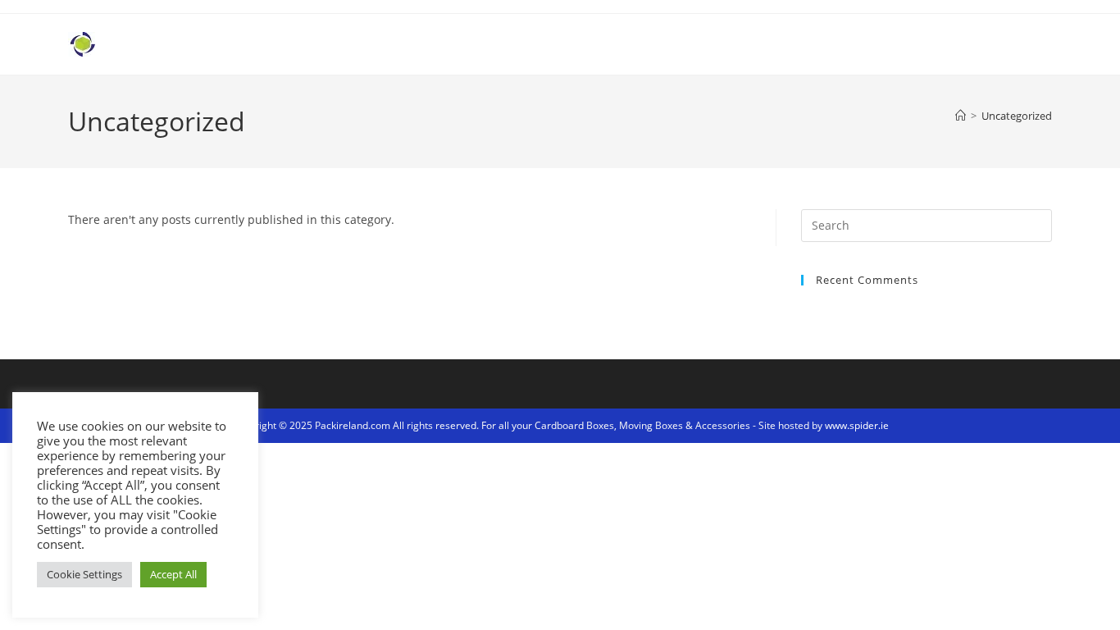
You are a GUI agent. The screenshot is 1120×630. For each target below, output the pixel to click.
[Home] (960, 115)
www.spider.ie (857, 425)
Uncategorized (1016, 115)
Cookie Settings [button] (84, 574)
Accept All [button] (173, 574)
